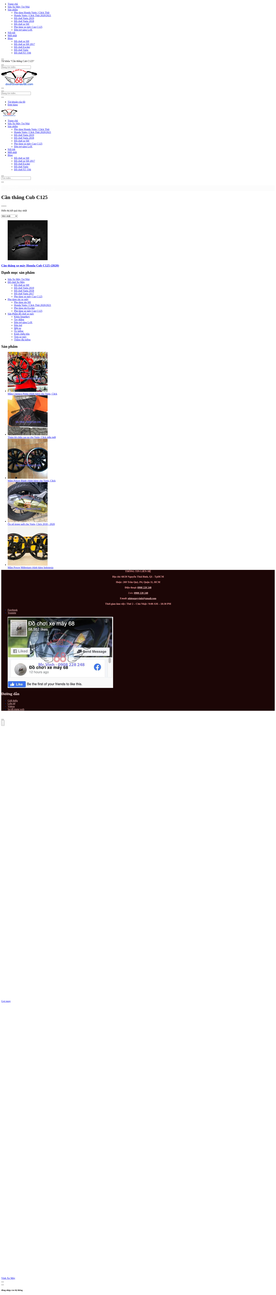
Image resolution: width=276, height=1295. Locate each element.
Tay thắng (19, 319)
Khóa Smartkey (22, 316)
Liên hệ (11, 703)
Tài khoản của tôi (16, 101)
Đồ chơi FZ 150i (22, 52)
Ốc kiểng (18, 331)
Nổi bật (11, 32)
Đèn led (18, 325)
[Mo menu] (2, 59)
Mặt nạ (17, 328)
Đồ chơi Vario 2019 (24, 18)
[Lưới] (2, 206)
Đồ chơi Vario (21, 50)
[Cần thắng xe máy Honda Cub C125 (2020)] (28, 259)
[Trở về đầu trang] (2, 719)
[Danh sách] (5, 206)
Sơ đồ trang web (16, 709)
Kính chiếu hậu (22, 334)
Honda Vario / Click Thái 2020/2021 (32, 15)
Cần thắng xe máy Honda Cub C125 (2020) (30, 265)
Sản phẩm (13, 9)
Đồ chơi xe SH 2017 (24, 44)
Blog (10, 38)
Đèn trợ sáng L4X (23, 29)
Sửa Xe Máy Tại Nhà (19, 6)
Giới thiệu (13, 700)
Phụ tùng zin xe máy (18, 299)
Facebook (13, 610)
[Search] (2, 182)
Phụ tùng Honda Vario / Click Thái (31, 12)
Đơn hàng (13, 104)
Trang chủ (13, 4)
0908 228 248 (144, 587)
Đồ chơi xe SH (21, 24)
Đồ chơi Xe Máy (16, 282)
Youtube (12, 612)
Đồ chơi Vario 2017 (24, 293)
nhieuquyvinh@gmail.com (142, 598)
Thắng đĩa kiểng (22, 339)
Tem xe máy (20, 336)
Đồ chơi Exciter (22, 47)
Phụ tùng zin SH (22, 302)
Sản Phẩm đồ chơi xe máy (21, 313)
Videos (11, 706)
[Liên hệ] (2, 723)
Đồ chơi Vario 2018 (24, 21)
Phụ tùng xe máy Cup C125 (28, 27)
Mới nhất (12, 35)
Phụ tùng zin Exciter (24, 308)
